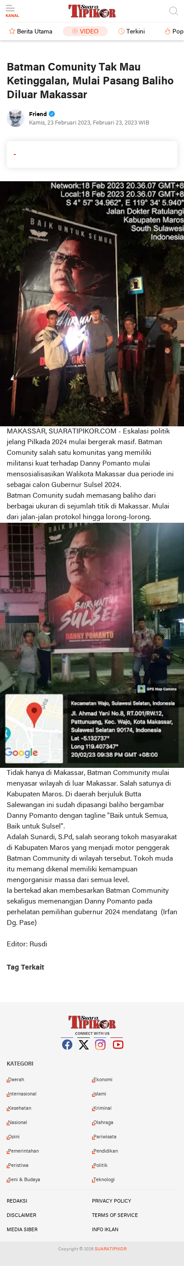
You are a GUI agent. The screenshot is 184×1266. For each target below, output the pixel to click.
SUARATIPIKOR (110, 1249)
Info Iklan (105, 1230)
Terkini (135, 32)
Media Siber (22, 1230)
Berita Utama (34, 32)
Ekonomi (103, 1080)
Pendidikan (105, 1151)
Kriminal (102, 1108)
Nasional (17, 1122)
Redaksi (17, 1201)
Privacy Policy (111, 1201)
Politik (100, 1165)
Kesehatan (19, 1108)
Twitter (84, 1055)
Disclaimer (21, 1215)
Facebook (67, 1055)
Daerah (16, 1080)
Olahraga (103, 1122)
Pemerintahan (23, 1151)
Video (89, 32)
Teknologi (104, 1180)
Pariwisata (105, 1137)
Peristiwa (18, 1165)
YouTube (117, 1055)
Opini (14, 1137)
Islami (99, 1094)
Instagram (100, 1055)
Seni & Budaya (24, 1180)
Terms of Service (115, 1215)
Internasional (22, 1094)
